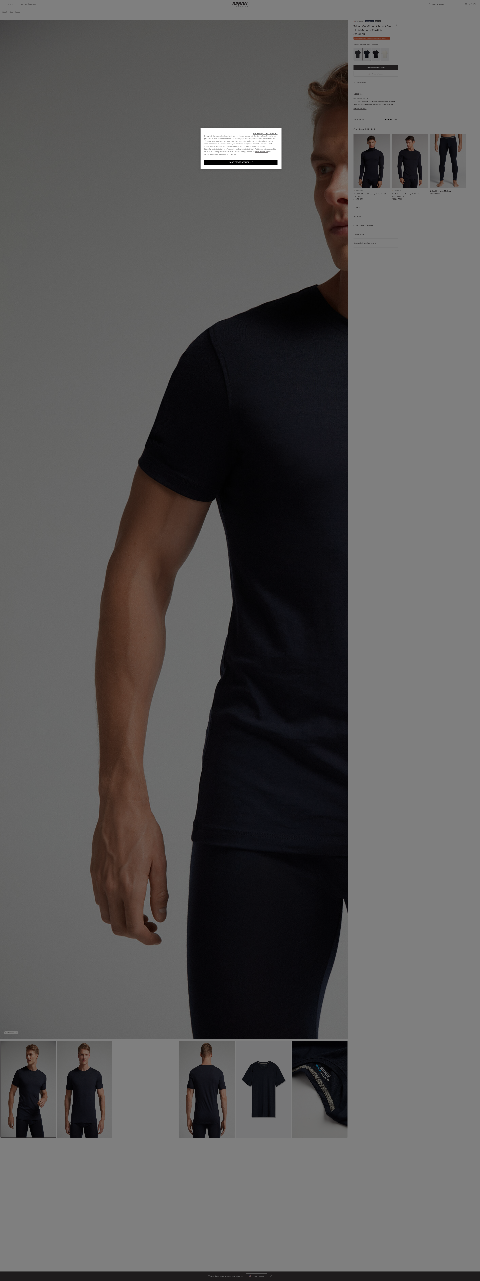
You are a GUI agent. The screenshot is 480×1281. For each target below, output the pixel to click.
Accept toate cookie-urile (241, 162)
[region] (241, 148)
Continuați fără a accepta (265, 134)
